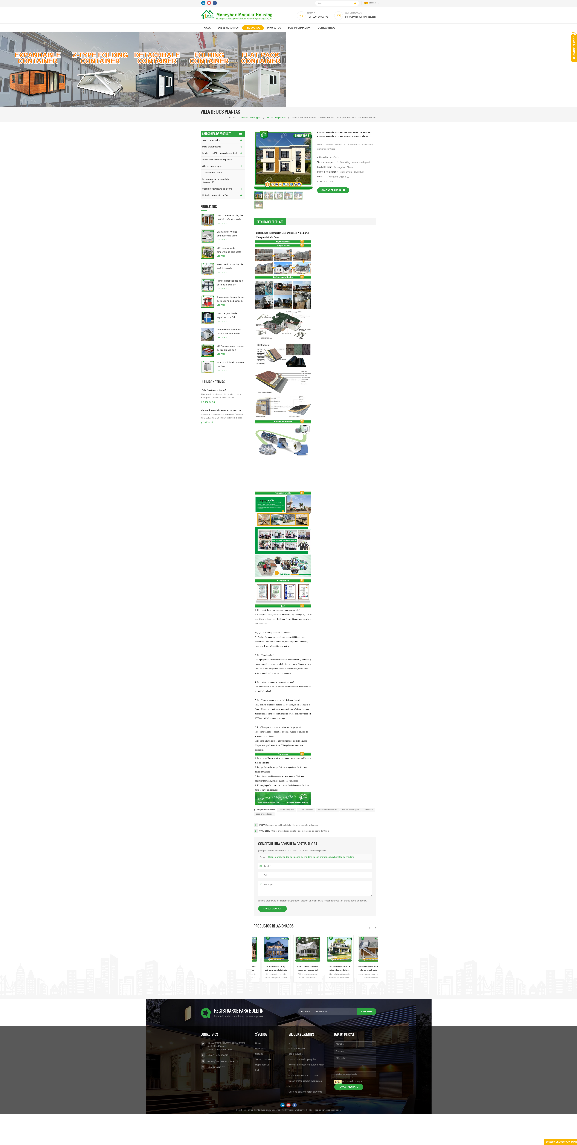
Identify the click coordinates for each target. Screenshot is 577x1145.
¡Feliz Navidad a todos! (213, 390)
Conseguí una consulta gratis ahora (561, 1143)
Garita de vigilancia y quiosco (217, 159)
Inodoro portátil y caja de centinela (220, 153)
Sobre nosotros (228, 28)
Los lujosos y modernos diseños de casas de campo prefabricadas (369, 968)
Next (375, 927)
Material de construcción (215, 195)
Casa (207, 28)
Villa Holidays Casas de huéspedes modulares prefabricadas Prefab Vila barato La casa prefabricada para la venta (274, 968)
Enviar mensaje (272, 908)
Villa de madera (306, 809)
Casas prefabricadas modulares (305, 1081)
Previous (369, 927)
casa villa (369, 809)
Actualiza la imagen (352, 1081)
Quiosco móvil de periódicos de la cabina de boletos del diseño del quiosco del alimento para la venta (230, 299)
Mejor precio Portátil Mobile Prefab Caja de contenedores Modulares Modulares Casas (230, 267)
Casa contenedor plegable (302, 1059)
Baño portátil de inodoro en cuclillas (230, 364)
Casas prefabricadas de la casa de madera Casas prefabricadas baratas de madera (311, 857)
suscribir (366, 1011)
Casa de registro (286, 809)
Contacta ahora (331, 190)
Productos (253, 28)
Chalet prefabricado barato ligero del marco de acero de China (300, 831)
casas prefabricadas (327, 809)
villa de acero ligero (212, 166)
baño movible (295, 1054)
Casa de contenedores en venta (305, 1092)
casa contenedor (211, 140)
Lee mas (221, 223)
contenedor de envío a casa (303, 1075)
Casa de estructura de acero (217, 189)
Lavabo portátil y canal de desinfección (215, 180)
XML (257, 1070)
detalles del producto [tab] (270, 222)
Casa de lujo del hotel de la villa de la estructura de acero (292, 825)
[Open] (574, 47)
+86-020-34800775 (317, 17)
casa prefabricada (211, 147)
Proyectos (274, 28)
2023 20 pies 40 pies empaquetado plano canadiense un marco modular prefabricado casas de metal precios (228, 234)
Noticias (259, 1054)
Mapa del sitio (262, 1065)
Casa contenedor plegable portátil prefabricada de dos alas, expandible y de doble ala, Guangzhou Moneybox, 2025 (230, 218)
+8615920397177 (216, 1067)
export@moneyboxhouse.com (360, 17)
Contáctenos (326, 28)
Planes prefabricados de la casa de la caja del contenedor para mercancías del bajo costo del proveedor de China (230, 283)
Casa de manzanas (212, 172)
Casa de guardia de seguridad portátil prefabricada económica (229, 316)
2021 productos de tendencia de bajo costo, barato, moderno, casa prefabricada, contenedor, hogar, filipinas (230, 250)
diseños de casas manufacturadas (306, 1065)
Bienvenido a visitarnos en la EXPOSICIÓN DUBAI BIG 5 (223, 410)
